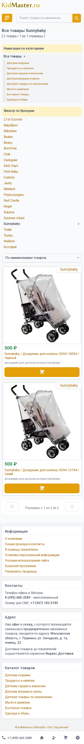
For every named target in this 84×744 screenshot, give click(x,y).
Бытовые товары (18, 94)
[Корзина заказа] (65, 737)
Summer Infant (14, 218)
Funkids (9, 177)
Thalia (8, 230)
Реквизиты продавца (21, 571)
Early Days (11, 166)
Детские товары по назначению (27, 83)
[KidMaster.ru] (21, 4)
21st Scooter (13, 119)
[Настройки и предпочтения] (77, 737)
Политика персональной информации (32, 555)
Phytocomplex (14, 195)
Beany (8, 143)
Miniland (9, 189)
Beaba (8, 137)
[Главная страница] (41, 737)
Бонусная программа (20, 566)
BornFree (10, 148)
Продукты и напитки (20, 68)
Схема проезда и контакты (25, 544)
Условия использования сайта (27, 560)
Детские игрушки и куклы (23, 78)
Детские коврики (18, 63)
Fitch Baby (11, 172)
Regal (8, 206)
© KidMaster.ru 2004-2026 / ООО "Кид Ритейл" (42, 727)
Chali (7, 154)
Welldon (9, 241)
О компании (13, 539)
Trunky (8, 235)
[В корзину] (42, 372)
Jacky (8, 183)
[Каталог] (7, 18)
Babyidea (10, 131)
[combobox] (48, 18)
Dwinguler (11, 160)
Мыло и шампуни (18, 89)
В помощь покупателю (21, 549)
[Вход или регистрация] (53, 737)
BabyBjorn (11, 125)
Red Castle (11, 200)
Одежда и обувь (17, 99)
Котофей (10, 247)
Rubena (9, 212)
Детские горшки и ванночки (25, 73)
